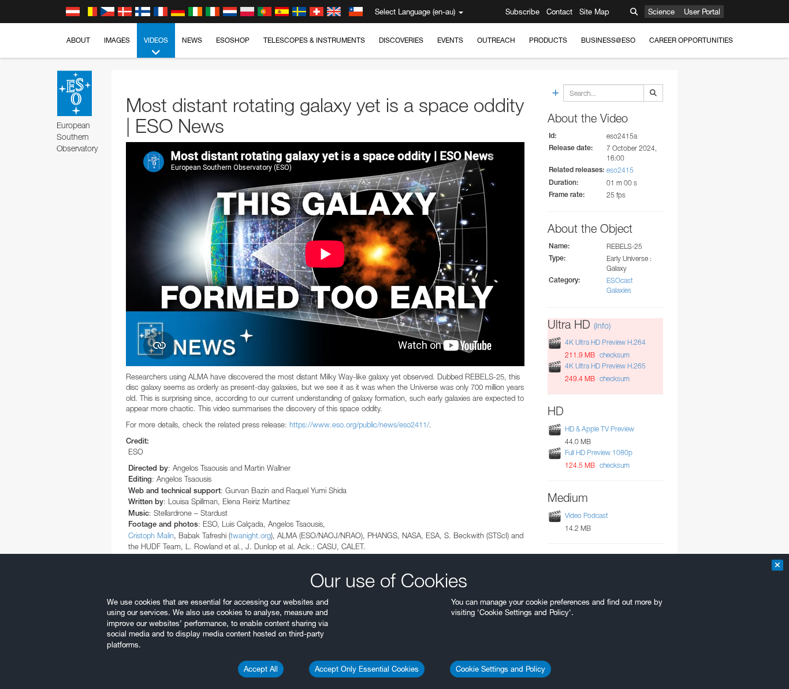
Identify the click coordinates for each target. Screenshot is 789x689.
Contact (559, 11)
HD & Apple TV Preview (599, 428)
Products (548, 40)
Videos (156, 40)
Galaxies (618, 290)
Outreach (496, 40)
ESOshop (233, 40)
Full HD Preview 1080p (598, 452)
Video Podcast (586, 515)
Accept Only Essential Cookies (367, 668)
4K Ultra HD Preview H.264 (605, 342)
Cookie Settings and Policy (500, 668)
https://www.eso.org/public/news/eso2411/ (359, 424)
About (78, 40)
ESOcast (619, 280)
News (192, 40)
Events (450, 40)
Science (661, 11)
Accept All (261, 668)
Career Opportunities (691, 40)
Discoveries (401, 40)
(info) (602, 325)
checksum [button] (614, 355)
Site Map (594, 11)
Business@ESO (608, 40)
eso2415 (620, 170)
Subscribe (522, 11)
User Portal (702, 11)
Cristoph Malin (151, 535)
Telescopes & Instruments (314, 40)
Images (117, 40)
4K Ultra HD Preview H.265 (605, 366)
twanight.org (250, 535)
